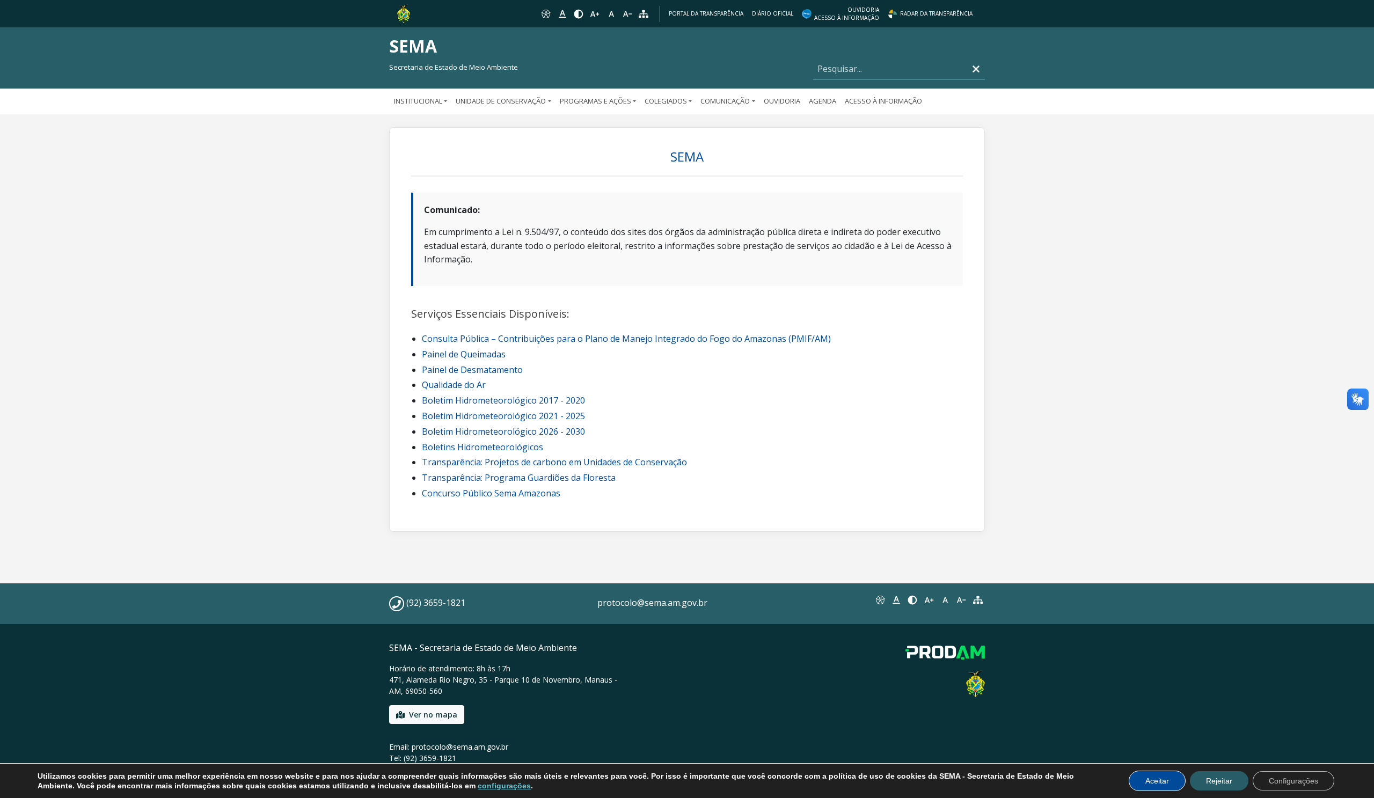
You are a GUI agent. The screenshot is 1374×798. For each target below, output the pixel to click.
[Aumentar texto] (595, 14)
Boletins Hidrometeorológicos (482, 447)
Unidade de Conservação (501, 101)
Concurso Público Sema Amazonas (491, 493)
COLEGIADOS (666, 101)
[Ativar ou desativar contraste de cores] (579, 14)
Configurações (1293, 781)
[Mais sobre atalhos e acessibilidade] (880, 600)
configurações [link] (504, 785)
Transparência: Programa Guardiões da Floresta (519, 478)
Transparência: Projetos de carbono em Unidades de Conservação (554, 462)
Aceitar (1157, 781)
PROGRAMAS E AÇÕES (595, 101)
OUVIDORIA (782, 101)
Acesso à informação (883, 101)
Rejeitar (1219, 781)
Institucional (418, 101)
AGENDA (822, 101)
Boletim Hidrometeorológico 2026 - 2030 (503, 431)
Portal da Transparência (706, 13)
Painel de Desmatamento (472, 370)
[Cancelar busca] (976, 69)
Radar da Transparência (936, 13)
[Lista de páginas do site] (978, 600)
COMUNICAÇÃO (725, 101)
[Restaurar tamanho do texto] (611, 14)
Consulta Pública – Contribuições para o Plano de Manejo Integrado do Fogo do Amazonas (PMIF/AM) (626, 339)
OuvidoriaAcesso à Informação (846, 13)
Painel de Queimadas (464, 354)
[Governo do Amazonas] (403, 13)
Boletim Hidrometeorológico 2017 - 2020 (503, 400)
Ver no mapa (433, 714)
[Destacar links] (562, 14)
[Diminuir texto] (627, 14)
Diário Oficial (772, 13)
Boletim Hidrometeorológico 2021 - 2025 (503, 416)
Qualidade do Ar (454, 385)
